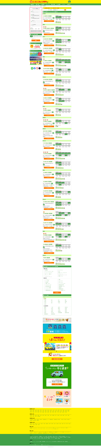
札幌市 (31, 423)
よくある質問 (58, 4)
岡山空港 (65, 419)
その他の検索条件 (34, 24)
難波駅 (63, 415)
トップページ (31, 436)
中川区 (44, 140)
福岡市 (36, 424)
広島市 (31, 424)
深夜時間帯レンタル (62, 286)
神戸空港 (62, 419)
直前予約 (60, 287)
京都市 (60, 423)
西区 (44, 56)
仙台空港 (35, 419)
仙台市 (33, 423)
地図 (43, 31)
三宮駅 (66, 415)
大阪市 (62, 423)
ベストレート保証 (44, 436)
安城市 (66, 308)
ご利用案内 (42, 4)
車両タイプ (33, 20)
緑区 (44, 231)
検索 (36, 40)
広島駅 (31, 416)
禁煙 (59, 279)
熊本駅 (36, 416)
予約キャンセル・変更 (37, 438)
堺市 (64, 423)
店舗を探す (32, 4)
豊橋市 (45, 307)
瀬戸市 (59, 307)
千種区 (44, 13)
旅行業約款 (66, 441)
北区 (44, 36)
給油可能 (47, 282)
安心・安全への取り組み (40, 437)
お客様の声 (68, 4)
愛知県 (45, 297)
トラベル (63, 4)
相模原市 (47, 423)
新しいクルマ (57, 437)
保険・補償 (42, 438)
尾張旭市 (59, 311)
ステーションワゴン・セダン (49, 271)
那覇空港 (38, 420)
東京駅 (43, 415)
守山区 (44, 199)
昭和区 (44, 117)
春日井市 (66, 307)
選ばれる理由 (53, 4)
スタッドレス (61, 280)
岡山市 (69, 423)
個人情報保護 (43, 441)
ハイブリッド (47, 279)
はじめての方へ (36, 436)
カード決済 (47, 280)
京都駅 (68, 415)
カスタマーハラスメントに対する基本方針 (51, 441)
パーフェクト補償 (48, 287)
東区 (44, 24)
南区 (44, 170)
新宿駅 (36, 415)
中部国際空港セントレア (46, 419)
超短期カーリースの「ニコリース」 (45, 444)
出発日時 (33, 14)
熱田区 (44, 128)
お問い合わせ (31, 438)
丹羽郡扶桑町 (60, 312)
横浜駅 (46, 415)
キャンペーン (48, 4)
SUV (59, 271)
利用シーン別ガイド (55, 436)
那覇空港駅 (38, 416)
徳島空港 (68, 419)
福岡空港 (31, 420)
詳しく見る (57, 384)
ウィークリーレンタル (62, 283)
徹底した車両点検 (52, 437)
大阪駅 (61, 415)
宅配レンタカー (48, 283)
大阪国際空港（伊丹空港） (57, 419)
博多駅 (33, 416)
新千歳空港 (31, 419)
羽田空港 (41, 419)
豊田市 (59, 308)
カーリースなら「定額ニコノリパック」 (35, 444)
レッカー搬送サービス (62, 290)
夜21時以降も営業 (48, 286)
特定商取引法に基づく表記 (60, 441)
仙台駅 (33, 415)
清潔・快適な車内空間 (47, 437)
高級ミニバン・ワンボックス (62, 272)
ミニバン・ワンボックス (48, 272)
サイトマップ (52, 438)
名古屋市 (45, 298)
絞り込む (57, 292)
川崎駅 (48, 415)
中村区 (44, 77)
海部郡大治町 (67, 312)
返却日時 (33, 17)
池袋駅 (38, 415)
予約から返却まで (50, 436)
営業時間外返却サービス (49, 290)
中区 (44, 106)
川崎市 (44, 423)
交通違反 (49, 438)
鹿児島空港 (34, 420)
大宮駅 (50, 415)
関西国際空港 (51, 419)
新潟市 (50, 423)
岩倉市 (66, 311)
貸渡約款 (56, 438)
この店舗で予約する (49, 34)
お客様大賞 (64, 437)
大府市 (45, 311)
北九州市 (34, 424)
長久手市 (52, 312)
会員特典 (31, 437)
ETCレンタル (61, 282)
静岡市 (52, 423)
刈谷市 (52, 308)
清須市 (45, 312)
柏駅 (55, 415)
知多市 (52, 311)
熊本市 (39, 424)
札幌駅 (31, 415)
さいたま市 (38, 423)
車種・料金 (37, 4)
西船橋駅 (53, 415)
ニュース (34, 441)
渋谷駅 (41, 415)
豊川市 (45, 308)
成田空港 (38, 419)
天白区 (44, 255)
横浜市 (42, 423)
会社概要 (31, 441)
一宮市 (52, 307)
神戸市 (67, 423)
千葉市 (36, 423)
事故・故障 (45, 438)
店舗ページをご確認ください (50, 19)
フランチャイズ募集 (38, 441)
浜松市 (55, 423)
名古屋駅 (58, 415)
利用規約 (59, 438)
